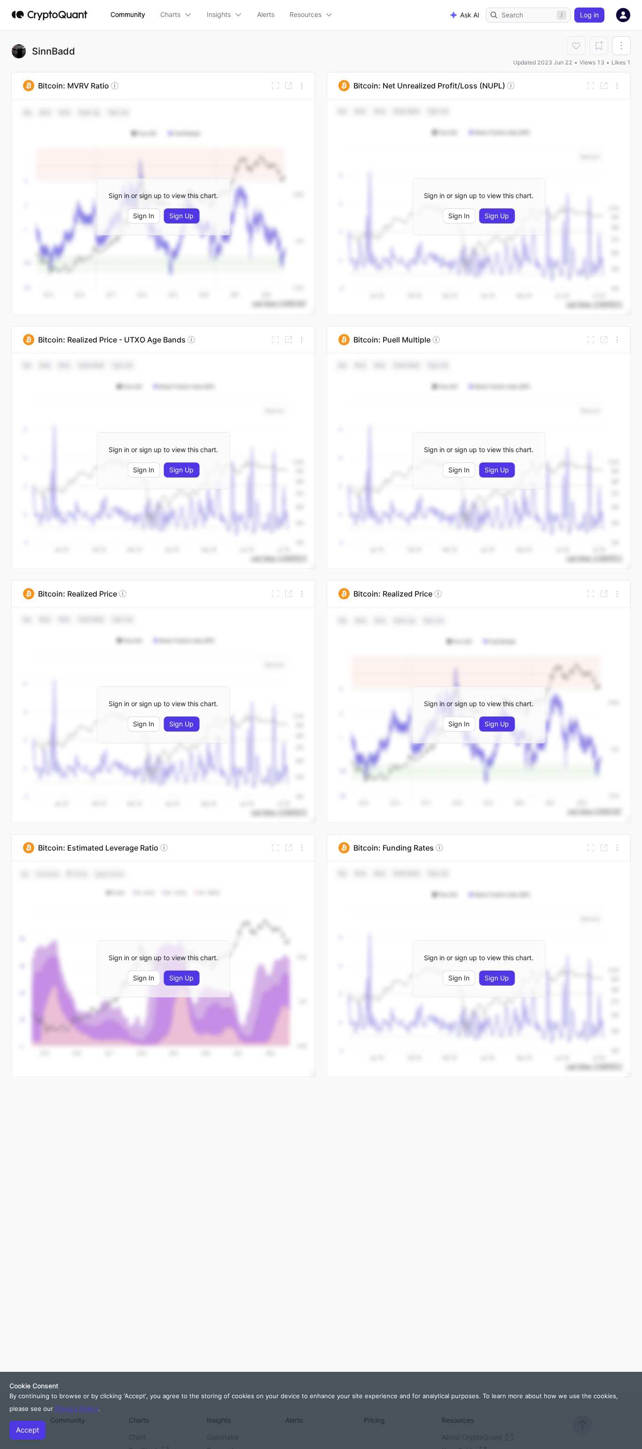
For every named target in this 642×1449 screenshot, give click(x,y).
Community (127, 14)
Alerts (265, 14)
